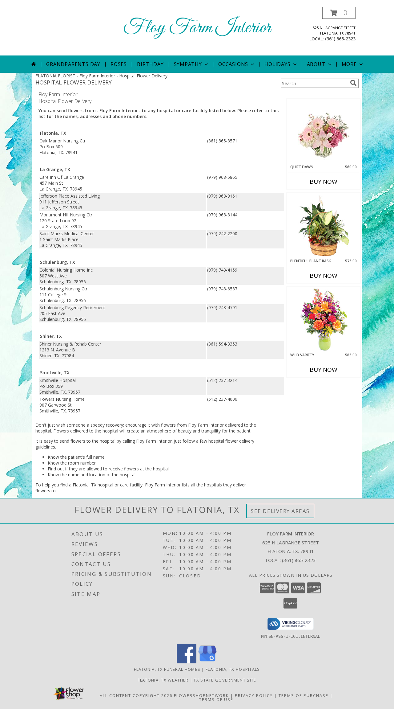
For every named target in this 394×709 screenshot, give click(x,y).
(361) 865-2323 (340, 39)
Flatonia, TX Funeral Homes (167, 669)
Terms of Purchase (303, 695)
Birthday (150, 64)
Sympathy (188, 64)
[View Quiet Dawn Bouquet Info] (323, 131)
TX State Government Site (225, 680)
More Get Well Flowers (314, 94)
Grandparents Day (73, 64)
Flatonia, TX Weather (163, 680)
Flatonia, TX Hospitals (233, 669)
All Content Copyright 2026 (136, 695)
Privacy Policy (254, 695)
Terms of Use (216, 699)
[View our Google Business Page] (207, 662)
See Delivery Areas (280, 510)
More (349, 64)
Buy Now (323, 182)
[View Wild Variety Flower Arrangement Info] (323, 320)
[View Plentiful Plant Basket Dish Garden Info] (323, 226)
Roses (119, 64)
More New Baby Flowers (314, 387)
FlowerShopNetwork (201, 695)
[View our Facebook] (186, 662)
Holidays (277, 64)
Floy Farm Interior (197, 27)
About (316, 64)
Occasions (233, 64)
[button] (339, 13)
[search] (353, 83)
